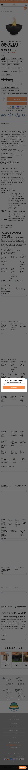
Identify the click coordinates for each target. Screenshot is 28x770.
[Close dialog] (26, 379)
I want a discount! (14, 387)
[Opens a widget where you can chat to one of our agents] (23, 767)
